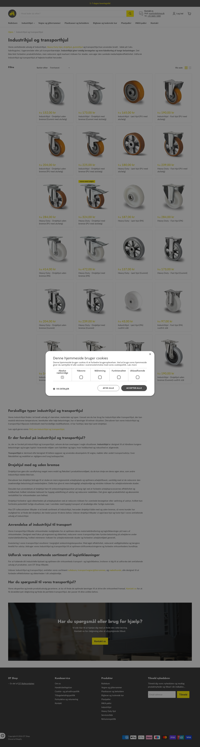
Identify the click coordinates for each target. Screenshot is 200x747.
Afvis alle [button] (108, 388)
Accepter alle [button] (134, 388)
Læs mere (132, 364)
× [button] (150, 354)
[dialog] (100, 373)
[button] (61, 388)
